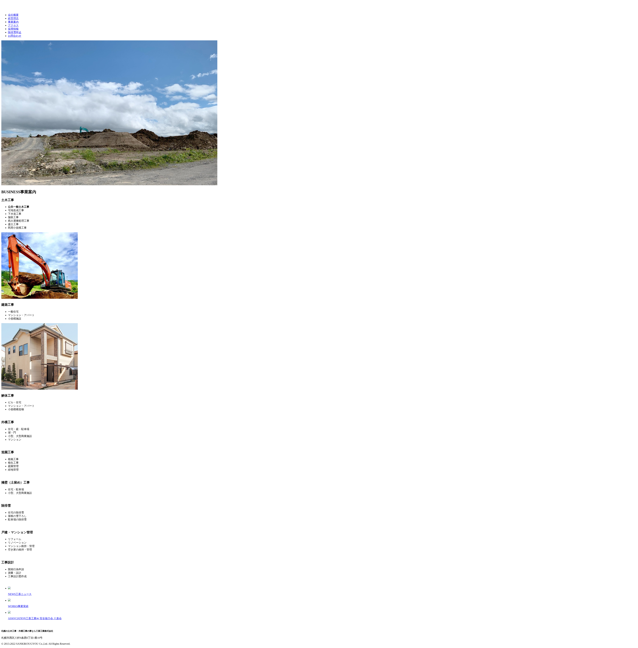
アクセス (13, 25)
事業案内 (13, 21)
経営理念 (13, 18)
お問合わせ (14, 35)
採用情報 (13, 28)
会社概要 (13, 14)
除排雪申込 (14, 32)
